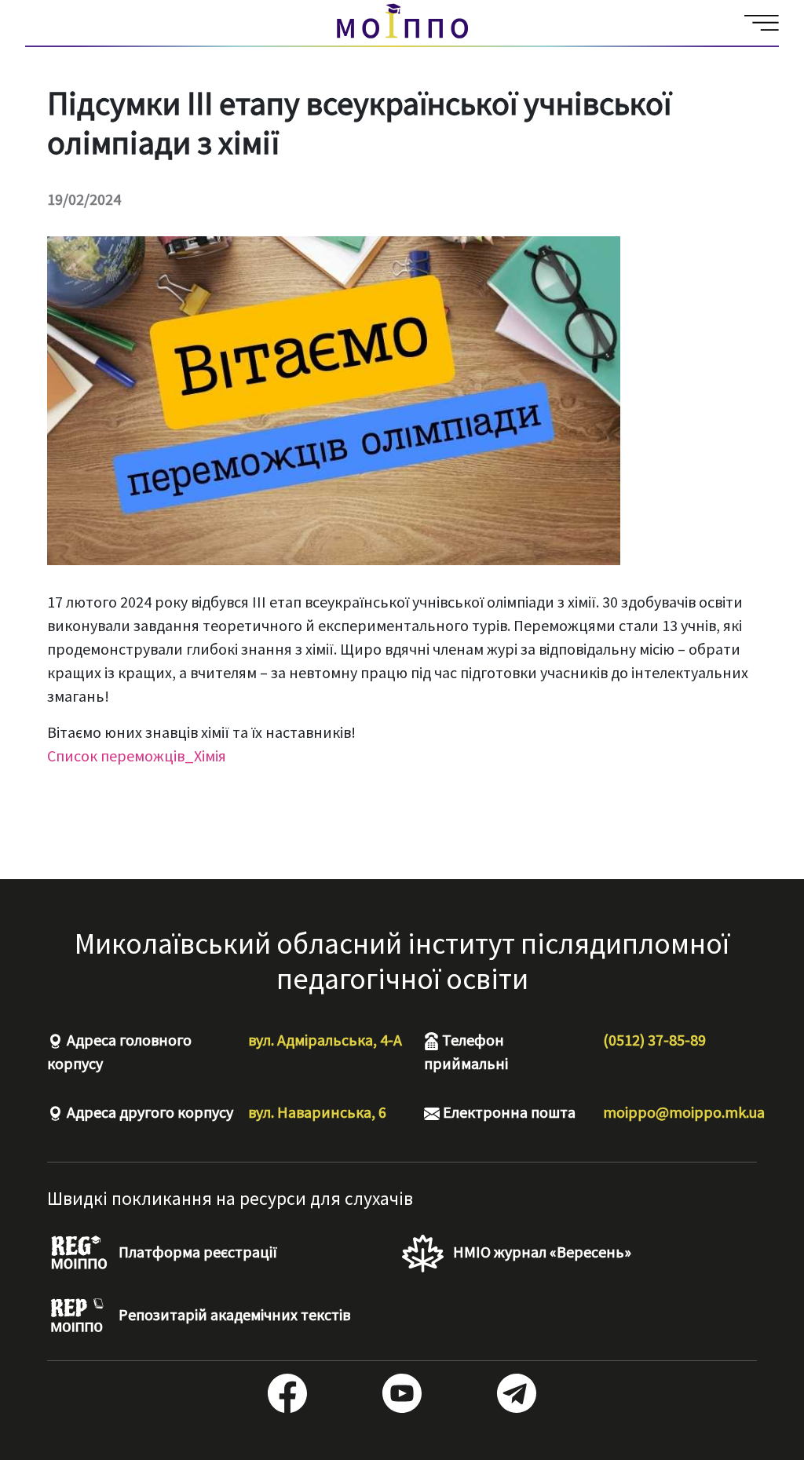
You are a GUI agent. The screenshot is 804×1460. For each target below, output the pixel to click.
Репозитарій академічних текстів (232, 1314)
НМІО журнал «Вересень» (540, 1251)
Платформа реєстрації (196, 1251)
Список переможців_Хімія (136, 755)
